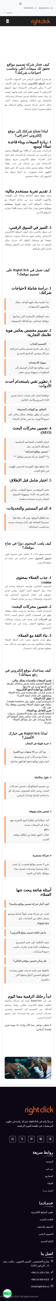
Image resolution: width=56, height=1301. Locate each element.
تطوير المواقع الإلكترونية (42, 1212)
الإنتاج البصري (47, 1241)
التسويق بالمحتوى (45, 1227)
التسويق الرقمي (46, 1234)
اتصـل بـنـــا (48, 1190)
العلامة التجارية (46, 1219)
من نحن (49, 1169)
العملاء (50, 1183)
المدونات (22, 42)
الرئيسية (33, 42)
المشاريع (49, 1176)
